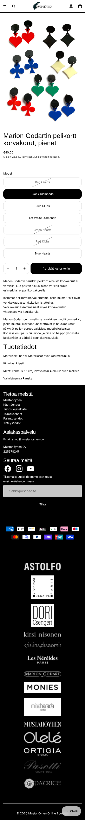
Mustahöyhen (12, 400)
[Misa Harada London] (42, 707)
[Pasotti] (42, 767)
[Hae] (13, 6)
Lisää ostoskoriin (58, 268)
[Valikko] (4, 6)
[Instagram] (19, 469)
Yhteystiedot (12, 423)
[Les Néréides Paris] (42, 659)
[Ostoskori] (80, 6)
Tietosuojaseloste (15, 409)
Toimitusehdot (12, 414)
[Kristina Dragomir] (42, 645)
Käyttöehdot (11, 404)
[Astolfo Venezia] (42, 566)
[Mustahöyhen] (42, 724)
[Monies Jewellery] (42, 687)
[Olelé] (42, 737)
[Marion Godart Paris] (42, 674)
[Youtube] (30, 469)
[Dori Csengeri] (42, 615)
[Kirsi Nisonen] (42, 634)
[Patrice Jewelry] (42, 783)
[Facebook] (8, 469)
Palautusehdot (13, 418)
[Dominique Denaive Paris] (42, 587)
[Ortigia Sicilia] (42, 752)
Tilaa (42, 504)
